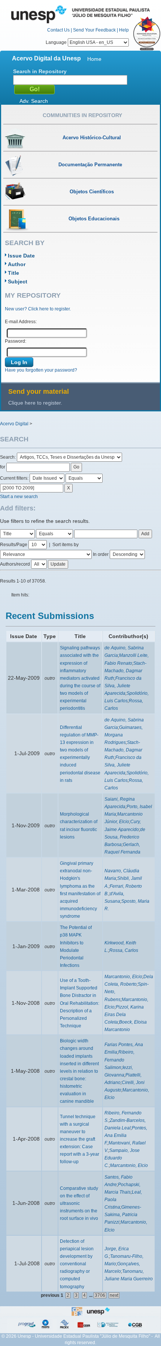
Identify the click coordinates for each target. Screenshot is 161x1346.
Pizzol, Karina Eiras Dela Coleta (124, 1014)
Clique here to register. (35, 403)
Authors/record (15, 564)
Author (16, 264)
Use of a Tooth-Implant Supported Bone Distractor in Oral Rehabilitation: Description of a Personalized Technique (79, 1003)
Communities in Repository (82, 115)
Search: (8, 457)
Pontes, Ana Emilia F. (125, 1135)
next (114, 1295)
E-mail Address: (21, 321)
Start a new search (19, 496)
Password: (15, 341)
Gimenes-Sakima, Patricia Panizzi (122, 1214)
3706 (100, 1295)
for (2, 467)
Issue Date (21, 256)
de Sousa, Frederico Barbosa (124, 837)
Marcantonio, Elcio (123, 976)
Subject (17, 282)
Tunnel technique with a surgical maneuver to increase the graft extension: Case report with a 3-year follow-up (79, 1139)
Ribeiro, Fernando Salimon (119, 1059)
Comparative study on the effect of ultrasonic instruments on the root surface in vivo (79, 1203)
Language (57, 42)
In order (101, 554)
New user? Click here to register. (38, 309)
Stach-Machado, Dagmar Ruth (125, 671)
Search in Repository (40, 71)
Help (124, 30)
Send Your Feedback (94, 30)
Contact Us (58, 30)
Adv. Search (33, 101)
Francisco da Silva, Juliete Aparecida (123, 686)
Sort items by (65, 544)
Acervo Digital (14, 423)
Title (13, 273)
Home (94, 59)
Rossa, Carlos (123, 950)
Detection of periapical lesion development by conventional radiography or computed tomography (77, 1264)
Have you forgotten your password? (41, 370)
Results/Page (13, 544)
